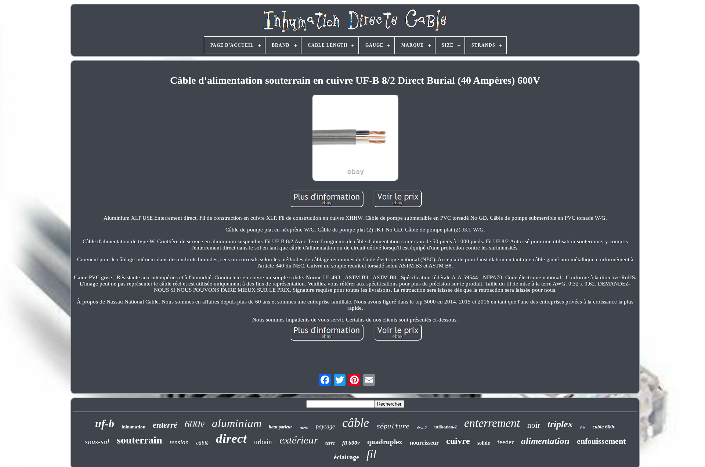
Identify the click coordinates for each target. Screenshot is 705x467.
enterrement (492, 423)
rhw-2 (422, 427)
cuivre (458, 441)
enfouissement (601, 441)
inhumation (133, 427)
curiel (304, 428)
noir (533, 425)
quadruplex (384, 442)
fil (371, 454)
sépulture (392, 426)
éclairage (346, 457)
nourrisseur (424, 442)
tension (179, 442)
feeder (505, 442)
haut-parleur (280, 427)
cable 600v (604, 427)
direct (231, 438)
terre (330, 443)
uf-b (104, 423)
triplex (560, 424)
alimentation (545, 441)
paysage (325, 426)
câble (355, 423)
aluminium (236, 423)
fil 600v (351, 443)
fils (582, 427)
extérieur (298, 440)
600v (195, 424)
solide (483, 443)
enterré (165, 425)
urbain (263, 442)
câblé (202, 443)
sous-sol (97, 442)
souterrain (139, 440)
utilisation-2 (445, 427)
